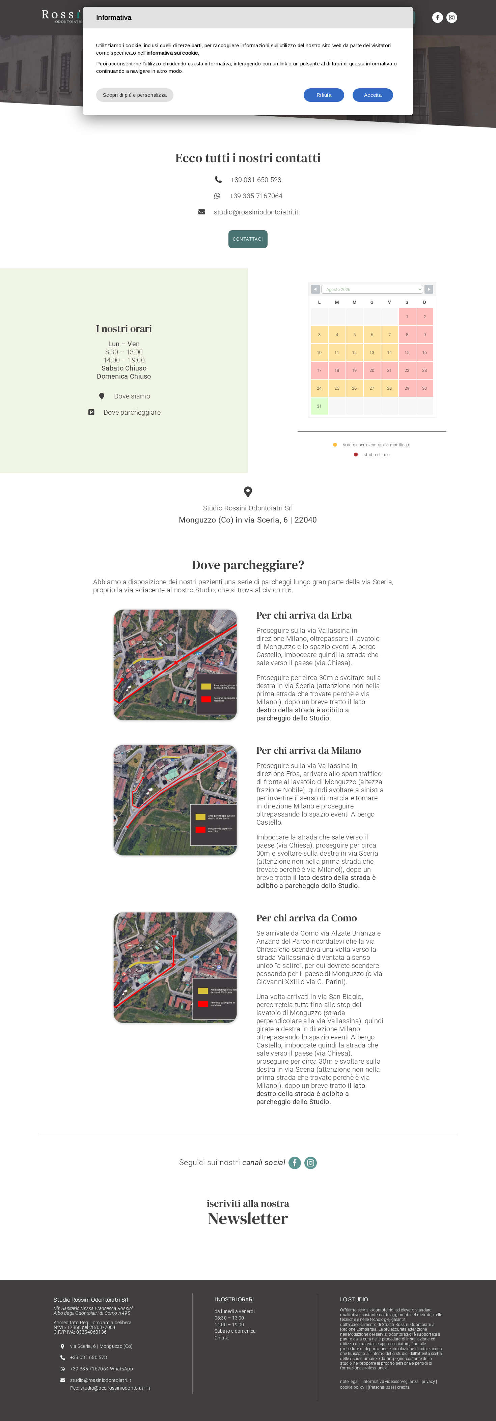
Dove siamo (132, 396)
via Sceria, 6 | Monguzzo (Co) (101, 1346)
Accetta (373, 95)
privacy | (429, 1381)
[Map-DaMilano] (175, 746)
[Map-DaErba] (175, 611)
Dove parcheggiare (132, 412)
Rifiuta (323, 95)
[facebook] (437, 17)
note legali (349, 1381)
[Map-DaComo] (175, 914)
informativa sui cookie (172, 53)
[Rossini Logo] (69, 10)
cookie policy (352, 1387)
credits (403, 1387)
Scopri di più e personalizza (135, 95)
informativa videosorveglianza (390, 1381)
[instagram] (451, 17)
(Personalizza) (381, 1387)
